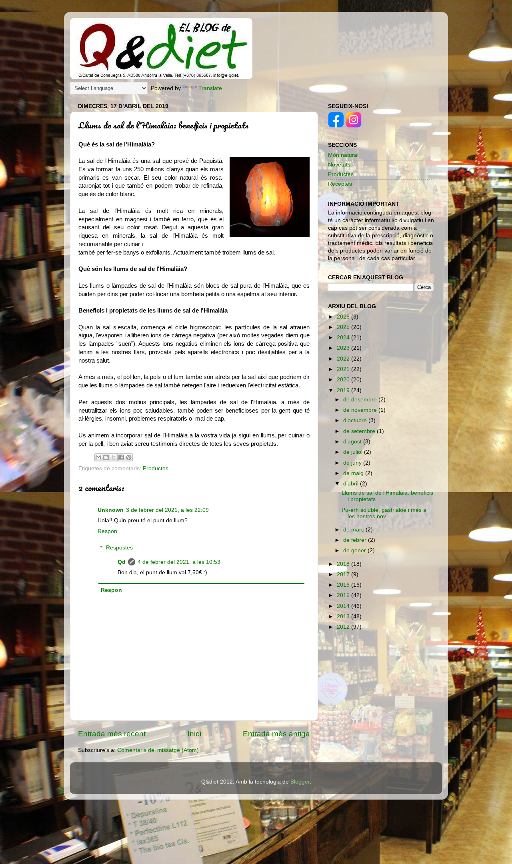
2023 (344, 348)
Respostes (119, 548)
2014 (344, 606)
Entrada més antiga (276, 734)
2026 (344, 317)
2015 (344, 595)
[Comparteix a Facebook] (121, 457)
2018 (344, 564)
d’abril (351, 484)
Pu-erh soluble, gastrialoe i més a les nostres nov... (384, 513)
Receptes (340, 184)
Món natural (343, 155)
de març (354, 530)
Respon (107, 531)
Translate (210, 88)
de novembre (360, 410)
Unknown (111, 510)
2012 (344, 627)
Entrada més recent (112, 734)
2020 (344, 380)
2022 (344, 359)
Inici (194, 734)
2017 (344, 574)
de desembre (360, 400)
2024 (344, 338)
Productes (155, 468)
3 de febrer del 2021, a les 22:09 (167, 510)
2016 (344, 585)
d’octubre (355, 420)
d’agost (353, 442)
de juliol (353, 452)
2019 (344, 390)
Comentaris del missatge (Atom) (158, 750)
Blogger (300, 782)
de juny (353, 463)
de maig (354, 473)
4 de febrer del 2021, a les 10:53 (179, 562)
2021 (344, 369)
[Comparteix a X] (114, 457)
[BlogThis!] (106, 457)
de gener (355, 550)
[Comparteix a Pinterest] (129, 457)
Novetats (339, 165)
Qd (122, 562)
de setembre (360, 431)
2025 (344, 327)
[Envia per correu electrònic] (98, 457)
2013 (344, 616)
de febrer (355, 540)
